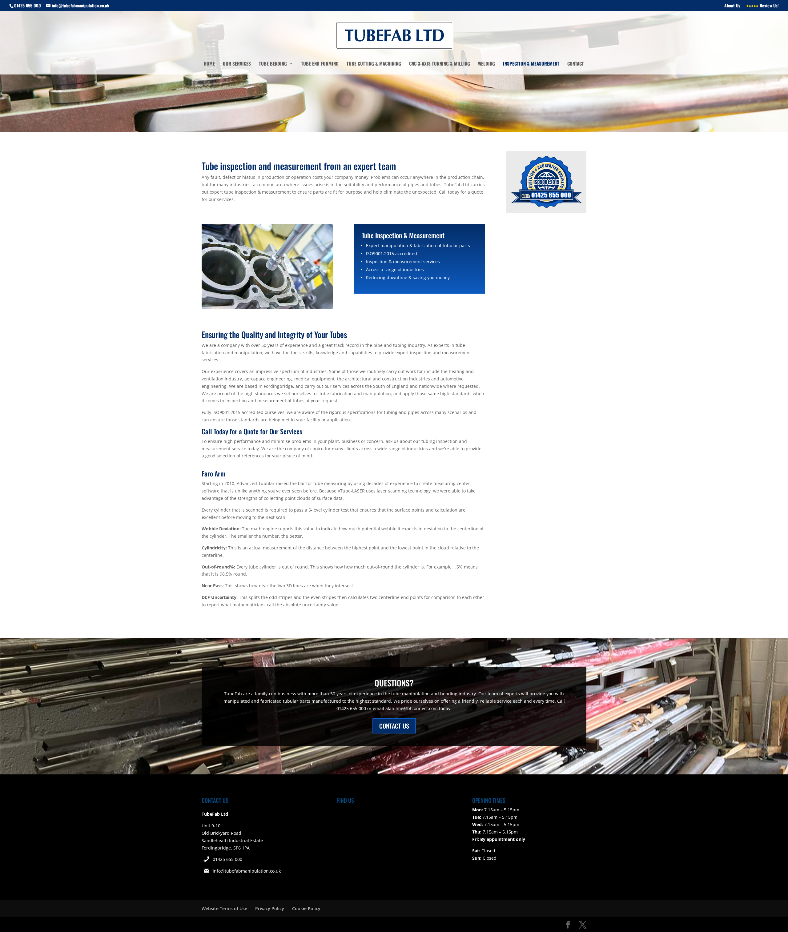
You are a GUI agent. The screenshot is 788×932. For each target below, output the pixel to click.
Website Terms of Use (224, 908)
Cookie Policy (306, 908)
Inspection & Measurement (531, 64)
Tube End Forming (320, 64)
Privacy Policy (269, 908)
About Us (732, 6)
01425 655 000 (227, 859)
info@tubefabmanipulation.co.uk (247, 871)
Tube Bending (273, 64)
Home (209, 64)
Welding (486, 64)
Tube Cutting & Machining (374, 64)
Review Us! (768, 6)
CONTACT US (394, 725)
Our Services (237, 64)
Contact (575, 64)
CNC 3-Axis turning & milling (439, 64)
